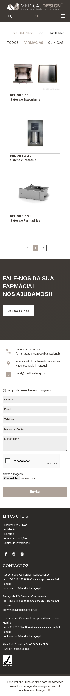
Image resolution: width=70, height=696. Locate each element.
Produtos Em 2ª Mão (15, 524)
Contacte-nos (18, 310)
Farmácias (33, 43)
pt (36, 16)
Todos (13, 43)
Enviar (35, 491)
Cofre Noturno (52, 33)
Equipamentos (22, 33)
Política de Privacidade (16, 542)
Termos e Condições (15, 538)
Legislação (9, 529)
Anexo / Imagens (13, 474)
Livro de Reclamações (16, 648)
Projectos (8, 533)
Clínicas (55, 43)
